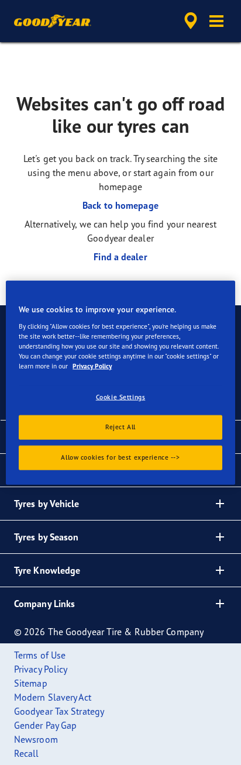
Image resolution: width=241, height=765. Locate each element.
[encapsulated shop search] (190, 21)
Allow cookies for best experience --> (120, 457)
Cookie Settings (121, 397)
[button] (216, 21)
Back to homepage (120, 205)
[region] (120, 383)
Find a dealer (120, 257)
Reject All (120, 426)
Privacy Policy (92, 366)
